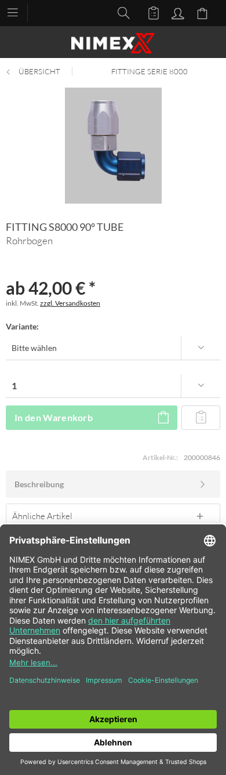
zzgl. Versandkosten (70, 303)
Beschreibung (39, 484)
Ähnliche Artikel (42, 515)
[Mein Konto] (176, 12)
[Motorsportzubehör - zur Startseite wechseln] (113, 43)
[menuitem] (18, 11)
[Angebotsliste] (148, 12)
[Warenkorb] (204, 12)
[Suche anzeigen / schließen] (120, 12)
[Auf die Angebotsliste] (200, 417)
